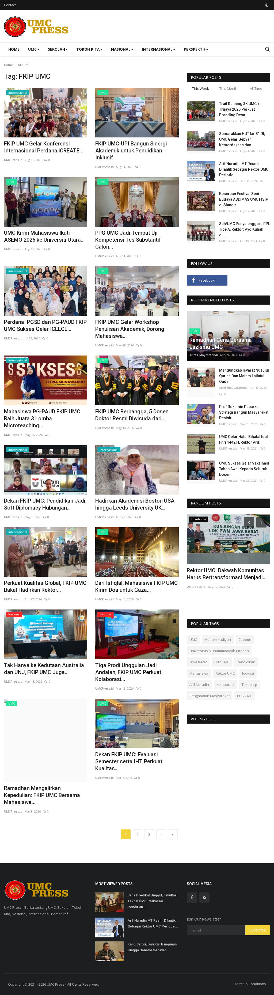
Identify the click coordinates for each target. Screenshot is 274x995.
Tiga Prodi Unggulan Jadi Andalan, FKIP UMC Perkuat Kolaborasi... (128, 672)
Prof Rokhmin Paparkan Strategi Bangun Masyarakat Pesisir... (243, 412)
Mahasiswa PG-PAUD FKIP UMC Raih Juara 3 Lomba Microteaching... (42, 418)
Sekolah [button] (56, 49)
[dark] (267, 5)
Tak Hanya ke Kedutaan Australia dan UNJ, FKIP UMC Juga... (44, 668)
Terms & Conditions (250, 983)
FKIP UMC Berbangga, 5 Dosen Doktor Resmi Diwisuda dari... (132, 415)
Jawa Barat (198, 662)
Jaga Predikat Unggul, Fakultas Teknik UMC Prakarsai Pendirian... (152, 901)
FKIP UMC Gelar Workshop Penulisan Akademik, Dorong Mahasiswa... (129, 329)
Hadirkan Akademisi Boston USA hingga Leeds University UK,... (134, 504)
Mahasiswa (198, 673)
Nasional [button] (121, 49)
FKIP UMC (221, 662)
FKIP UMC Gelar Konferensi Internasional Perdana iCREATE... (43, 147)
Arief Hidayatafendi (203, 355)
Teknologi (249, 684)
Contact (10, 5)
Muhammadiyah (217, 639)
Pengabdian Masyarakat (209, 695)
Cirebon (244, 639)
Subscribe (257, 930)
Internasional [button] (157, 49)
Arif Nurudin (199, 684)
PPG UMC (244, 695)
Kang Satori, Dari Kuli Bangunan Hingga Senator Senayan (152, 947)
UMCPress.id (13, 160)
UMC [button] (32, 49)
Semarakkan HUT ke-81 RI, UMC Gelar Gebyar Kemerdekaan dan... (242, 139)
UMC (193, 639)
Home (14, 49)
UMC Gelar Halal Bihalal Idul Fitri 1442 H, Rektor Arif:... (243, 439)
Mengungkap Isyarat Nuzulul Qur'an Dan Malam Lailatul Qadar (244, 376)
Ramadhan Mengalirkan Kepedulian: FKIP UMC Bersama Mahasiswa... (42, 795)
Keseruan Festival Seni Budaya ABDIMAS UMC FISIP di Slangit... (243, 199)
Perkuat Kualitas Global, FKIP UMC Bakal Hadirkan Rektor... (45, 586)
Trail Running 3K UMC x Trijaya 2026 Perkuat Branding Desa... (239, 109)
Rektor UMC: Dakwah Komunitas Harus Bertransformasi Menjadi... (227, 574)
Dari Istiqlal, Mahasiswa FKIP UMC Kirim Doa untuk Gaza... (136, 586)
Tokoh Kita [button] (88, 49)
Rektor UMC (225, 673)
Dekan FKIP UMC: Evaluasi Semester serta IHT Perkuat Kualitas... (128, 761)
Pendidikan (246, 662)
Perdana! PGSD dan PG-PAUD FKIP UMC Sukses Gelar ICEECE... (45, 325)
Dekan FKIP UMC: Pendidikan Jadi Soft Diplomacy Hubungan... (44, 504)
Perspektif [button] (195, 49)
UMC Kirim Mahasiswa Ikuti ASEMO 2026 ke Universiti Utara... (44, 236)
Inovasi (248, 673)
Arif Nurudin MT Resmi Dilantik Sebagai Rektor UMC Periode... (243, 169)
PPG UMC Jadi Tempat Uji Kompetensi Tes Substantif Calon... (128, 240)
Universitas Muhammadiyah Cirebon (219, 650)
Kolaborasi (225, 684)
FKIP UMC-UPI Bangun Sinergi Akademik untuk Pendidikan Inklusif (131, 150)
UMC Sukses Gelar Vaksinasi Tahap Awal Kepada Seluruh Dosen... (244, 469)
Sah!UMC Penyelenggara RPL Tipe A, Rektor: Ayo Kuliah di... (244, 229)
